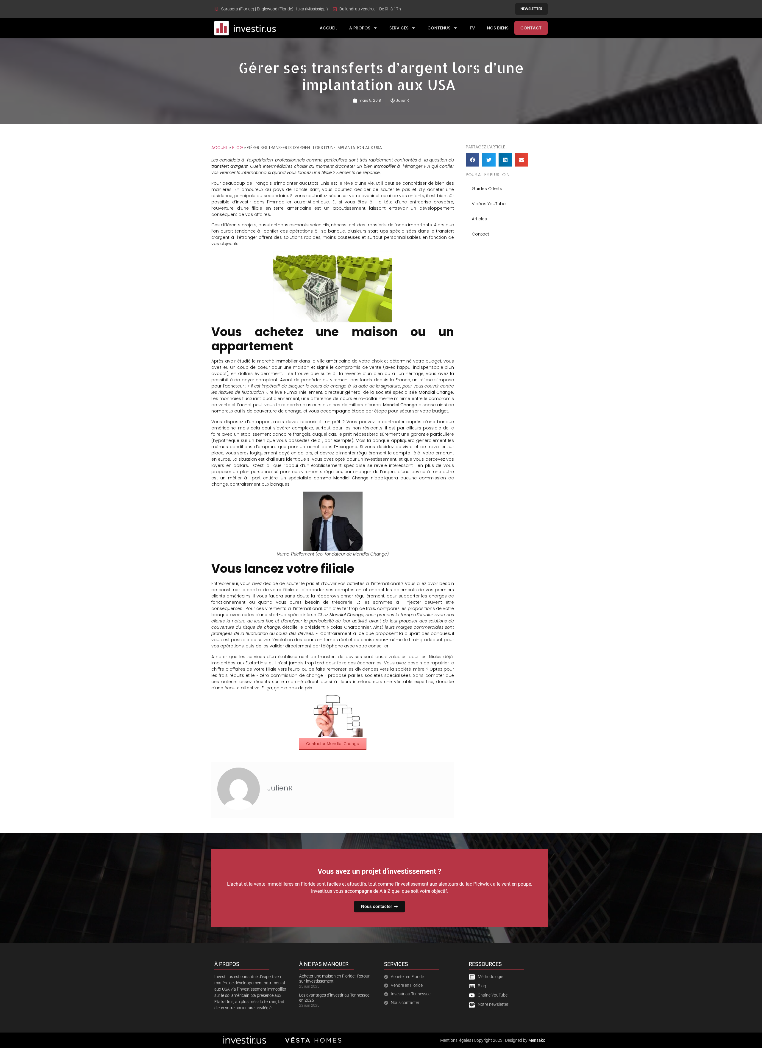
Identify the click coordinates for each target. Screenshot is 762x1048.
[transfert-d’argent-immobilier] (332, 254)
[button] (472, 160)
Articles (479, 219)
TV (472, 28)
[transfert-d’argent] (333, 698)
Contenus (438, 28)
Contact (531, 28)
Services (398, 28)
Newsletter (531, 8)
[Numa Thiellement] (333, 495)
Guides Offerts (487, 189)
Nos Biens (497, 28)
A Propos (359, 28)
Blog (237, 147)
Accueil (328, 28)
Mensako (536, 1040)
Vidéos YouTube (489, 204)
